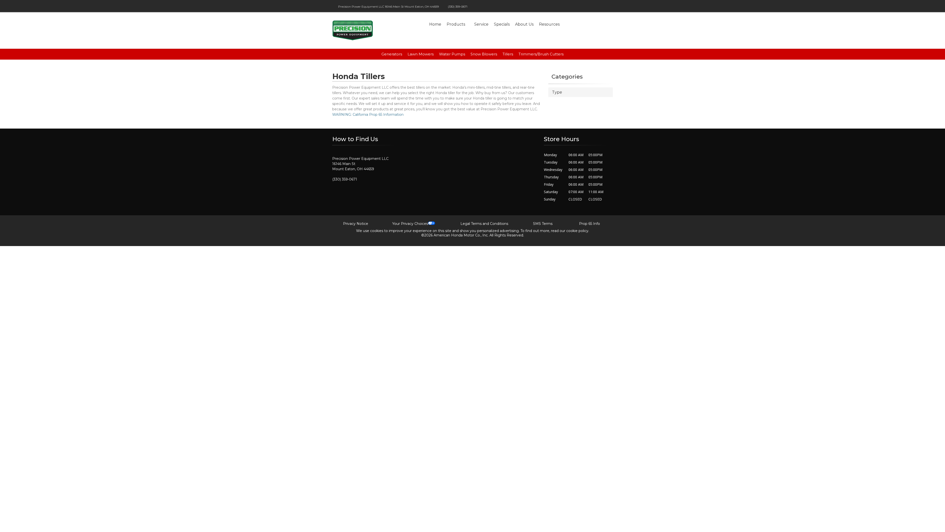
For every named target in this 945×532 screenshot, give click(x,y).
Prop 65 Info (589, 223)
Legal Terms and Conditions (484, 223)
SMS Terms (542, 223)
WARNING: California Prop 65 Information (368, 114)
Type (557, 92)
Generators (391, 54)
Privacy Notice (355, 223)
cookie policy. (577, 231)
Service (481, 24)
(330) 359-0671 (457, 6)
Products (456, 24)
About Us (524, 24)
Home (435, 24)
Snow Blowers (484, 54)
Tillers (508, 54)
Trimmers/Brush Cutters (541, 54)
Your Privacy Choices (410, 223)
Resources (549, 24)
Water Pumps (452, 54)
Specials (502, 24)
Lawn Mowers (421, 54)
